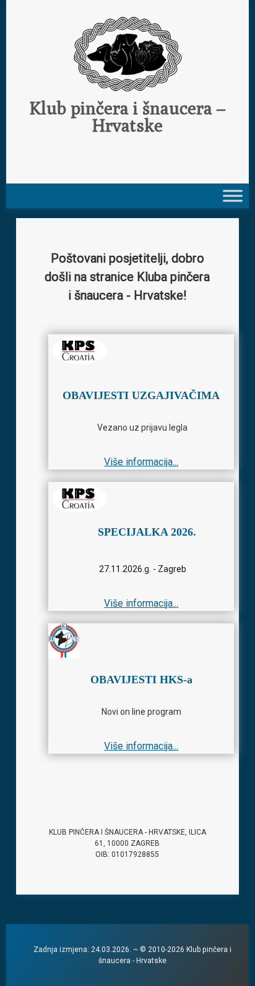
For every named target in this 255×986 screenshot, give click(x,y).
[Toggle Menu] (233, 195)
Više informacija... (141, 462)
